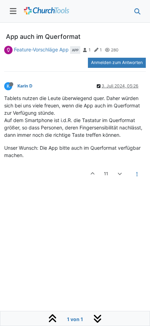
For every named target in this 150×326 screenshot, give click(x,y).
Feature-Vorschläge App (41, 49)
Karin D (24, 85)
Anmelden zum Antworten (117, 62)
